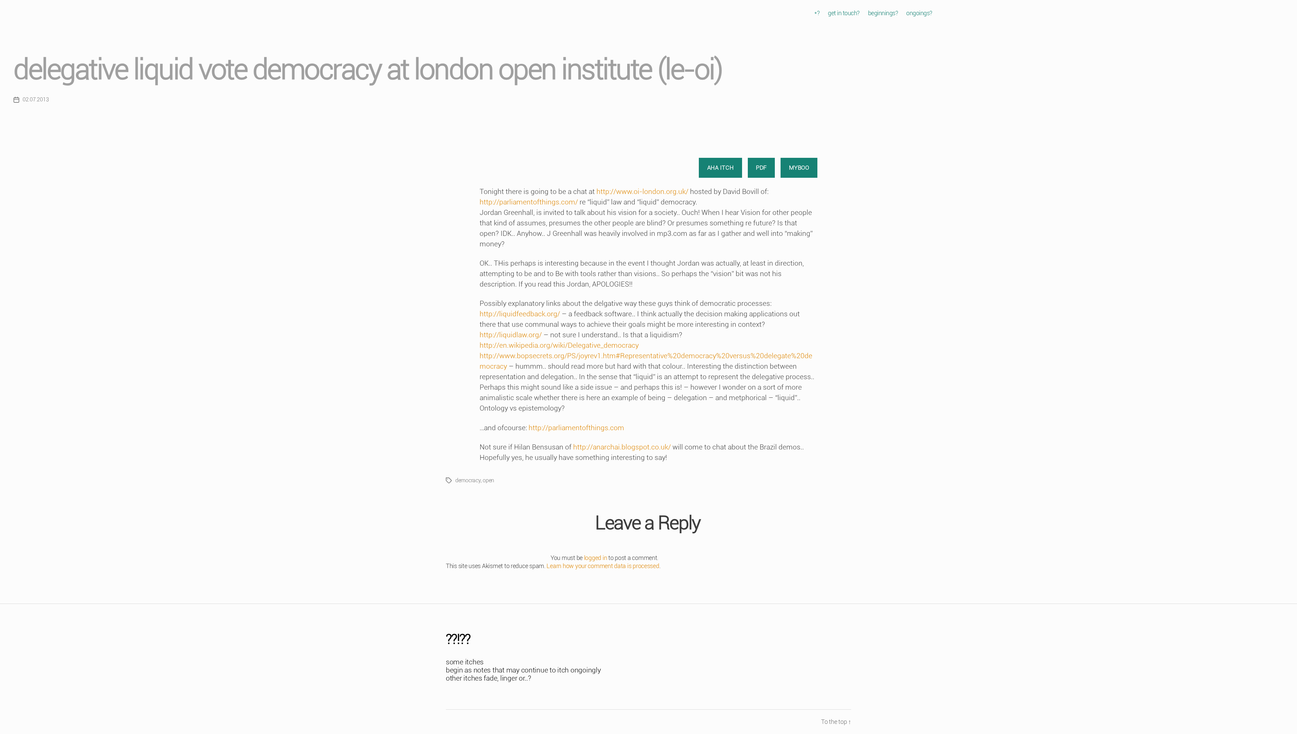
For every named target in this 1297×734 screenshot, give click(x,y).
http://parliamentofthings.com (576, 428)
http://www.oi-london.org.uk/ (642, 192)
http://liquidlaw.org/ (511, 335)
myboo (799, 167)
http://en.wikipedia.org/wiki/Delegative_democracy (559, 345)
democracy (468, 480)
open (488, 480)
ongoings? (919, 13)
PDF (761, 167)
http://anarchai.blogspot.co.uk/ (622, 447)
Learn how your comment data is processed (602, 565)
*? (816, 13)
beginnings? (883, 13)
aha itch (720, 167)
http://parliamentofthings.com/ (529, 202)
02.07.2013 (36, 99)
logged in (595, 557)
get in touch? (844, 13)
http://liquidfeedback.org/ (520, 314)
